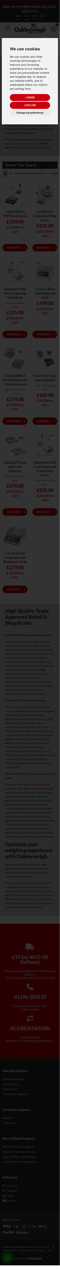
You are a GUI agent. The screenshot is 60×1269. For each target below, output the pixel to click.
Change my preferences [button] (30, 112)
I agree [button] (30, 97)
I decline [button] (30, 105)
